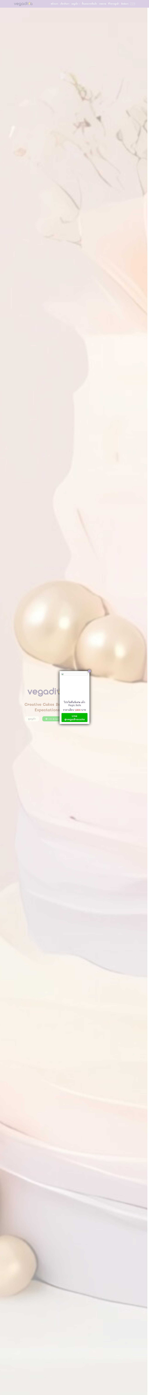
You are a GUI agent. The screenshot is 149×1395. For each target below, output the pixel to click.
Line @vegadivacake (74, 717)
